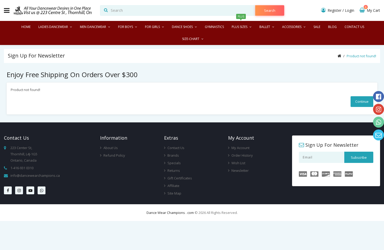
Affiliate (173, 185)
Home (26, 27)
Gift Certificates (179, 178)
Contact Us (175, 147)
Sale (316, 27)
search (269, 10)
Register (334, 10)
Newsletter (240, 170)
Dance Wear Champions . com (170, 212)
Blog (332, 27)
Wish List (238, 163)
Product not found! (361, 56)
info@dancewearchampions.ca (35, 175)
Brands (173, 155)
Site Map (174, 193)
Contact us (354, 27)
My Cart (372, 10)
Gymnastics (214, 27)
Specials (174, 163)
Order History (242, 155)
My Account (240, 147)
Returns (173, 170)
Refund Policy (114, 155)
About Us (110, 147)
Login (349, 10)
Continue (362, 101)
